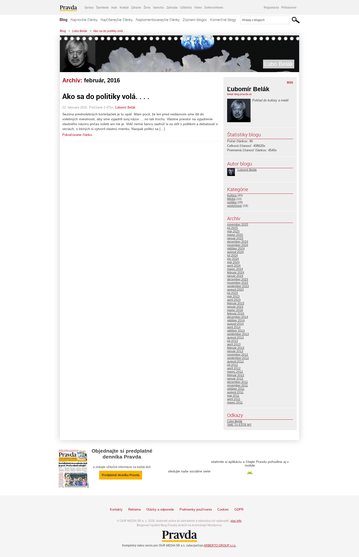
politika (232, 202)
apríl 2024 (234, 265)
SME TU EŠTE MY (239, 424)
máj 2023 (233, 296)
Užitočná (186, 7)
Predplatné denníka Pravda (120, 475)
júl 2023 (232, 293)
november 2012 (237, 354)
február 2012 (235, 375)
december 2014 (237, 317)
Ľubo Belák (79, 31)
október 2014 (236, 320)
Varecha (158, 7)
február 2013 (235, 347)
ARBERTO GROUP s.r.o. (220, 545)
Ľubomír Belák (125, 107)
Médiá (231, 199)
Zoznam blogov (195, 19)
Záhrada (172, 7)
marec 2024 (235, 269)
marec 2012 (235, 371)
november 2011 (237, 385)
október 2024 (236, 248)
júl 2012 (232, 365)
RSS (290, 82)
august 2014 (235, 324)
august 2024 (235, 252)
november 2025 (237, 224)
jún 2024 (233, 259)
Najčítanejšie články (117, 19)
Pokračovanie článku (77, 135)
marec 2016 (235, 310)
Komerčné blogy (223, 19)
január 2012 (235, 378)
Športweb (102, 7)
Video (198, 7)
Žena (147, 7)
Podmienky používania (196, 509)
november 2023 (237, 282)
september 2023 (238, 286)
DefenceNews (213, 7)
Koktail (124, 7)
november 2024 (237, 245)
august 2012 (235, 361)
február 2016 (235, 313)
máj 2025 (233, 231)
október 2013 (236, 330)
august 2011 (235, 392)
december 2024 (237, 241)
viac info (236, 521)
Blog (63, 19)
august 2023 (235, 289)
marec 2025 (235, 235)
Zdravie (136, 7)
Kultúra (232, 195)
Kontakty (116, 509)
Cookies (223, 509)
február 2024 (235, 272)
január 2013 (235, 351)
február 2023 (235, 303)
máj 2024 (233, 262)
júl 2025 (232, 228)
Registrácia (271, 7)
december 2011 (237, 382)
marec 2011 (235, 402)
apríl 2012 (234, 368)
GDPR (238, 509)
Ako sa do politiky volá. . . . (110, 31)
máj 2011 (233, 395)
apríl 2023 (234, 300)
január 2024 (235, 276)
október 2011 (235, 389)
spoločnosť (234, 206)
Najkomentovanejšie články (158, 19)
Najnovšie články (84, 19)
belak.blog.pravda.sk (239, 94)
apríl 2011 (233, 399)
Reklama (134, 509)
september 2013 (238, 334)
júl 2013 (232, 341)
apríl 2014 (234, 327)
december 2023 (237, 279)
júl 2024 (232, 255)
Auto (114, 7)
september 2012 (238, 358)
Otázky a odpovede (160, 509)
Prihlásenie (288, 7)
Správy (89, 7)
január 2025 (235, 238)
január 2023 (235, 306)
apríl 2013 (234, 344)
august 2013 (235, 337)
